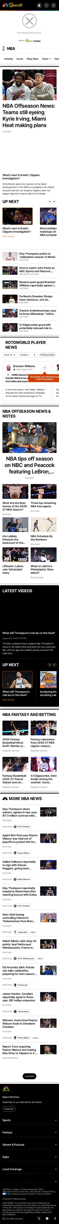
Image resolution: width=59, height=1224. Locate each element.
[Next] (54, 201)
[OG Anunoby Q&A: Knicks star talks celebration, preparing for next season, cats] (48, 970)
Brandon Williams (24, 366)
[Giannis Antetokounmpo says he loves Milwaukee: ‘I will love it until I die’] (10, 313)
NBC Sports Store (10, 1191)
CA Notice (30, 1194)
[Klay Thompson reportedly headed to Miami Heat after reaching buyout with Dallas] (48, 891)
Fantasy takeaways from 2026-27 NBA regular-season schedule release (43, 743)
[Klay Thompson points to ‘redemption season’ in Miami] (10, 256)
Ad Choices (36, 1191)
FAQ (40, 1189)
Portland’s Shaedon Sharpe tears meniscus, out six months (35, 298)
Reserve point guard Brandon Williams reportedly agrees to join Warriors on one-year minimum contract (37, 283)
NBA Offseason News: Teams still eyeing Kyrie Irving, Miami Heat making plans (28, 115)
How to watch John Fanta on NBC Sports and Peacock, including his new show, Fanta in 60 (37, 269)
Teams (45, 59)
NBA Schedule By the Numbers (42, 537)
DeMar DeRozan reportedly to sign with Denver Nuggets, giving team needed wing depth (19, 865)
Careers (15, 1189)
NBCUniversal (20, 1199)
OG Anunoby (23, 985)
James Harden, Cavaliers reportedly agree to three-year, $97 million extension (18, 997)
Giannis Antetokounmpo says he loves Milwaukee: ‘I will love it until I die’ (38, 312)
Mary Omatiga (37, 577)
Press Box (24, 1191)
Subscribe (8, 1109)
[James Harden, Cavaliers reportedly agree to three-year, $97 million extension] (48, 996)
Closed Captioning (29, 1189)
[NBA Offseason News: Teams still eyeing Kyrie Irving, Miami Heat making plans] (29, 84)
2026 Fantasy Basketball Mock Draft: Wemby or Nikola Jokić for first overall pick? (15, 743)
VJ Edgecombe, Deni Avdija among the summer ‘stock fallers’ (44, 779)
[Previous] (49, 201)
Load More (29, 1076)
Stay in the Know (10, 1097)
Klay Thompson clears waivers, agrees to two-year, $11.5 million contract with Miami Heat (19, 812)
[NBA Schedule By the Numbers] (44, 524)
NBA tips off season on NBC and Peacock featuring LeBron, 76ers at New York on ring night (29, 465)
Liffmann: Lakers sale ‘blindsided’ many (12, 569)
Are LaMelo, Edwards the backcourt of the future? (12, 539)
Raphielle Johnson (10, 750)
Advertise (6, 1189)
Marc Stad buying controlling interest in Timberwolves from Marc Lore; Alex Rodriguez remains (17, 918)
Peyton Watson (23, 853)
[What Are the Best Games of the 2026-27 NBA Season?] (15, 491)
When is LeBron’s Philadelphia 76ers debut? (42, 569)
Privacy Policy (48, 1191)
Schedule (8, 59)
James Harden (23, 1011)
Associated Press (10, 1058)
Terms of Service (44, 1194)
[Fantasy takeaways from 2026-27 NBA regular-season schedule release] (44, 728)
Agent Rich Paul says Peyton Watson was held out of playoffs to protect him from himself (20, 839)
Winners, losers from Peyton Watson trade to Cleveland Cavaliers (20, 1023)
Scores (20, 59)
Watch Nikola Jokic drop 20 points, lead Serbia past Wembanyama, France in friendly (19, 944)
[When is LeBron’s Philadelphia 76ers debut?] (44, 554)
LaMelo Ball (22, 932)
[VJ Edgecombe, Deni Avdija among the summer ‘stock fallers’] (44, 764)
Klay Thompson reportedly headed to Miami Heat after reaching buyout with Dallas (19, 891)
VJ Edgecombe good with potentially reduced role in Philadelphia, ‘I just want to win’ (35, 326)
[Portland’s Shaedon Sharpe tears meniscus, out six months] (10, 299)
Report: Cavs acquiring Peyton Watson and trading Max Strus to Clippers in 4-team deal (19, 1050)
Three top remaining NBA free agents (43, 504)
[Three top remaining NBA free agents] (44, 491)
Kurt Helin (6, 131)
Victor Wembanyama (26, 958)
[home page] (12, 5)
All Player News (47, 355)
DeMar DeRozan (24, 879)
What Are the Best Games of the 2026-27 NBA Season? (15, 506)
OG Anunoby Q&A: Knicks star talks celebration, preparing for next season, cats (18, 971)
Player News (33, 59)
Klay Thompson (24, 826)
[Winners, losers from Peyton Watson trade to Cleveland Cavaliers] (48, 1023)
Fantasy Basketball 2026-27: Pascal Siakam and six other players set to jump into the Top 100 (14, 779)
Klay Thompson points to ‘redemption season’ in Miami (37, 255)
